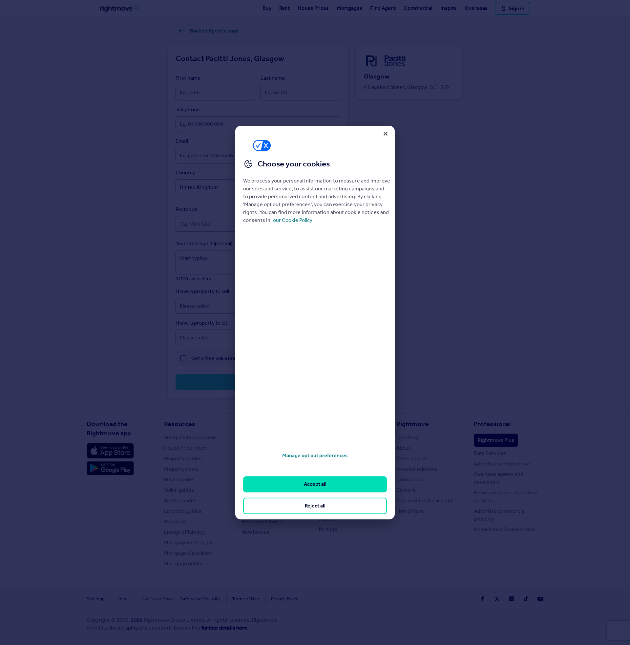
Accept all (315, 484)
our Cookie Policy (292, 220)
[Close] (385, 133)
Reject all (315, 506)
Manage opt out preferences (315, 455)
